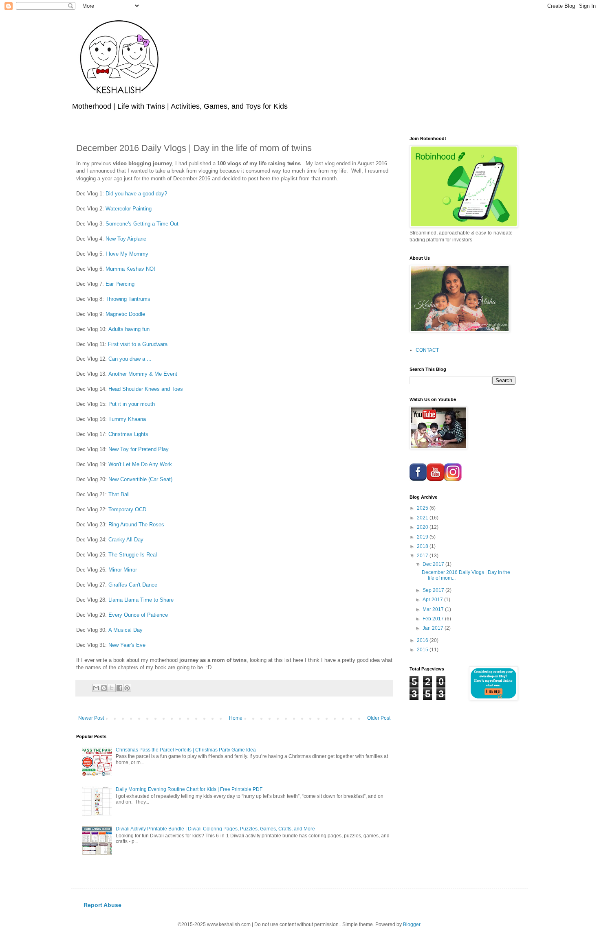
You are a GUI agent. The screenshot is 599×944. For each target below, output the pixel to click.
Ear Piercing (120, 284)
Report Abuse (102, 905)
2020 (423, 527)
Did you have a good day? (136, 194)
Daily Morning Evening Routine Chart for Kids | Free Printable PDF (189, 789)
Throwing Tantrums (128, 299)
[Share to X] (112, 688)
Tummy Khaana (127, 419)
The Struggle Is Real (132, 555)
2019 (423, 537)
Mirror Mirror (122, 570)
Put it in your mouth (131, 404)
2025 (423, 508)
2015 (423, 650)
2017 (423, 556)
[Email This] (96, 688)
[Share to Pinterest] (127, 688)
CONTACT (427, 350)
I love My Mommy (127, 254)
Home (235, 718)
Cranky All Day (125, 540)
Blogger (411, 924)
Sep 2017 (434, 590)
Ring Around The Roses (136, 524)
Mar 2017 (434, 609)
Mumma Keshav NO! (130, 269)
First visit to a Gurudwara (137, 344)
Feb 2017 (434, 619)
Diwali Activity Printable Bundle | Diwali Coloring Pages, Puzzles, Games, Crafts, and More (215, 829)
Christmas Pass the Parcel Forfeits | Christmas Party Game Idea (186, 750)
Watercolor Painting (129, 209)
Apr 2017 (433, 599)
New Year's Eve (126, 645)
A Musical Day (125, 630)
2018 (423, 546)
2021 (423, 518)
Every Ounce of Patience (138, 615)
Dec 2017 (434, 564)
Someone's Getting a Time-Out (142, 224)
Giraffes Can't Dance (132, 585)
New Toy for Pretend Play (138, 449)
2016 (423, 640)
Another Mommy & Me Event (142, 374)
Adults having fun (129, 329)
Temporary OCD (127, 509)
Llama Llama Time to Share (141, 600)
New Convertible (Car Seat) (140, 479)
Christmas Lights (128, 434)
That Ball (119, 494)
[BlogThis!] (104, 688)
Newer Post (91, 718)
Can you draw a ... (130, 359)
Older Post (378, 718)
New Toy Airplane (126, 239)
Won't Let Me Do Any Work (140, 464)
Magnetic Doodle (125, 314)
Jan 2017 (434, 628)
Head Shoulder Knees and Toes (145, 389)
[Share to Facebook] (119, 688)
